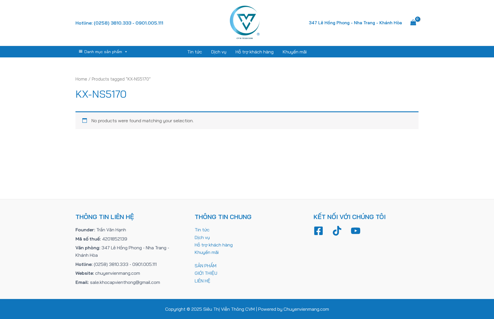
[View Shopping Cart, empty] (413, 23)
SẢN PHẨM (205, 265)
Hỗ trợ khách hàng (255, 52)
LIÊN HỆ (202, 281)
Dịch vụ (218, 52)
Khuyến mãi (295, 52)
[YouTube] (355, 231)
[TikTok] (337, 231)
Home (81, 79)
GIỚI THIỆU (206, 273)
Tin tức (194, 52)
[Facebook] (318, 231)
